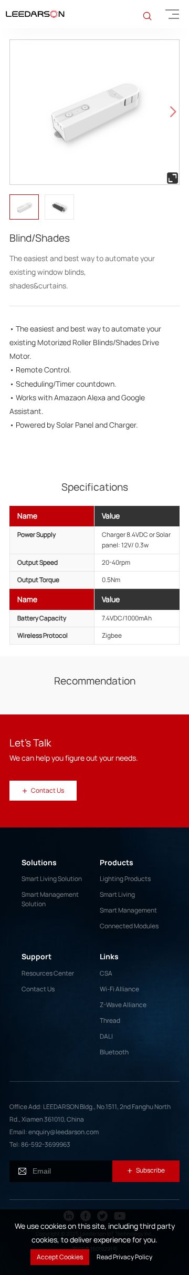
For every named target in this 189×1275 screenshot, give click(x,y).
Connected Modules (129, 925)
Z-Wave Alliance (123, 1004)
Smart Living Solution (52, 878)
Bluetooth (114, 1052)
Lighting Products (125, 878)
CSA (106, 973)
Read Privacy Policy (124, 1256)
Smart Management (128, 910)
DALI (106, 1036)
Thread (110, 1020)
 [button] (173, 112)
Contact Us (38, 988)
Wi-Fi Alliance (119, 988)
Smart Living (117, 894)
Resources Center (48, 973)
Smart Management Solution (50, 899)
